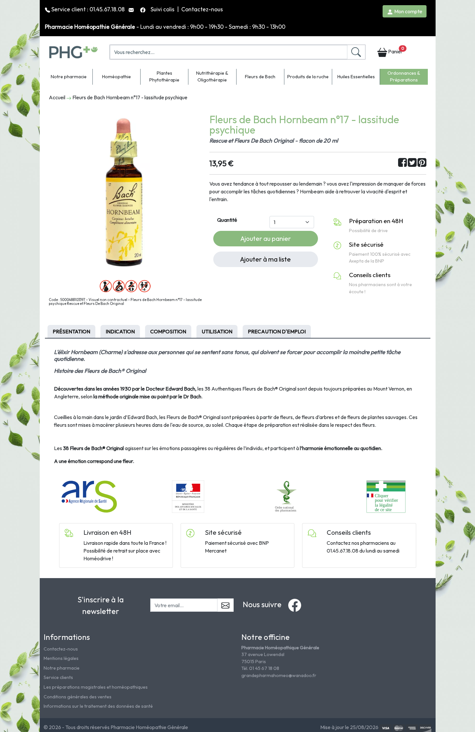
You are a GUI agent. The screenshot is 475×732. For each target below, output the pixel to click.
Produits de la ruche (308, 77)
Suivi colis (163, 9)
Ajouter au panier (265, 238)
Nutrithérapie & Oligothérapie (212, 76)
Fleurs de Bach (260, 77)
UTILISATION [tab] (217, 331)
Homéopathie (116, 77)
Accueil (57, 97)
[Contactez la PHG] (132, 9)
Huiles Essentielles (356, 77)
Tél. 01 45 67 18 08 (260, 668)
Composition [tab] (168, 331)
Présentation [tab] (71, 331)
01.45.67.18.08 (107, 9)
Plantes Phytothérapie (164, 76)
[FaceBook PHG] (143, 9)
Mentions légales (61, 658)
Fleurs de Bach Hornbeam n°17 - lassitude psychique (129, 97)
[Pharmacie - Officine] (386, 496)
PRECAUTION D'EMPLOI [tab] (277, 331)
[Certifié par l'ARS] (89, 496)
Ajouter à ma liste (265, 259)
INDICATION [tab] (120, 331)
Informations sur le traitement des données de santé (98, 706)
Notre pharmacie (69, 77)
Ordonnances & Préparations (403, 76)
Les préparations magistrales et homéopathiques (96, 687)
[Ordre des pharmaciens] (287, 496)
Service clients (58, 677)
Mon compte (407, 11)
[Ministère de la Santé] (188, 496)
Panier (395, 50)
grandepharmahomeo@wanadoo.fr (278, 675)
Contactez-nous (202, 9)
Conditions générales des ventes (77, 697)
